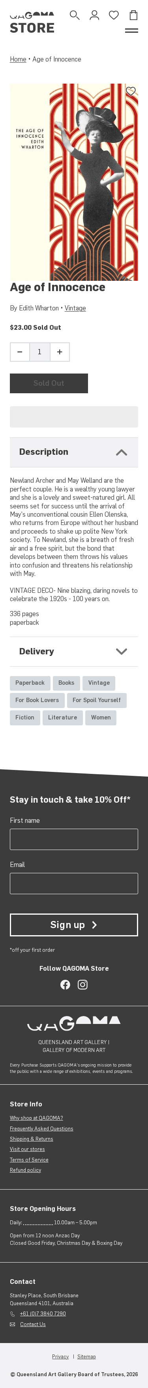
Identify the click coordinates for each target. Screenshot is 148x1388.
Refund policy (25, 1170)
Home (18, 59)
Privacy (60, 1356)
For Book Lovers (37, 700)
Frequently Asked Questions (41, 1128)
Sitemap (86, 1356)
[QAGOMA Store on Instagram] (83, 985)
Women (101, 717)
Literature (62, 717)
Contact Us (33, 1324)
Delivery (36, 651)
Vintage (75, 308)
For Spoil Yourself (97, 700)
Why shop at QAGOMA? (36, 1118)
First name (25, 820)
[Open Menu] (131, 30)
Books (66, 682)
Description (43, 451)
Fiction (24, 717)
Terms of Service (29, 1159)
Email (17, 865)
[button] (74, 417)
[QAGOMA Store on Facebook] (65, 985)
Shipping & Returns (31, 1139)
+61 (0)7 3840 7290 (43, 1313)
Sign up (67, 924)
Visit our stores (27, 1149)
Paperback (30, 682)
